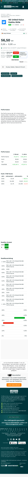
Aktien (8, 14)
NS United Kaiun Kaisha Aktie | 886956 (10, 15)
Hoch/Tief (13, 73)
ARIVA (20, 448)
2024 (2, 184)
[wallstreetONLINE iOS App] (13, 443)
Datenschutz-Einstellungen (13, 434)
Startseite (3, 14)
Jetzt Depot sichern (14, 417)
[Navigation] (1, 7)
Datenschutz (21, 433)
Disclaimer (13, 433)
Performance (5, 73)
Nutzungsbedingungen (14, 435)
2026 (2, 178)
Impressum (5, 433)
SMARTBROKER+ (22, 410)
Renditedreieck (6, 75)
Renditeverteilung (17, 75)
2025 (2, 181)
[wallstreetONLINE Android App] (22, 443)
